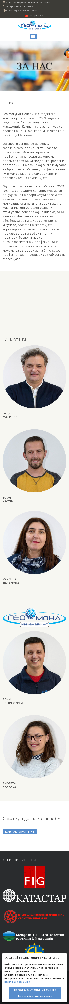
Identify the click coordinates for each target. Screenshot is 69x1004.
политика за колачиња (17, 981)
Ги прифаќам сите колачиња (35, 996)
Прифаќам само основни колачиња (35, 989)
